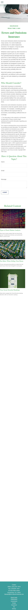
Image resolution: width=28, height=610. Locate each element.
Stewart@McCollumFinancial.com (14, 594)
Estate (14, 603)
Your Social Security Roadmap (10, 290)
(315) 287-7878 (16, 586)
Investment (14, 601)
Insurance (14, 605)
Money (14, 608)
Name (3, 162)
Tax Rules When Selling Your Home (11, 261)
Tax (14, 607)
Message (3, 179)
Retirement (14, 599)
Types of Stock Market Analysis (10, 230)
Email (2, 170)
